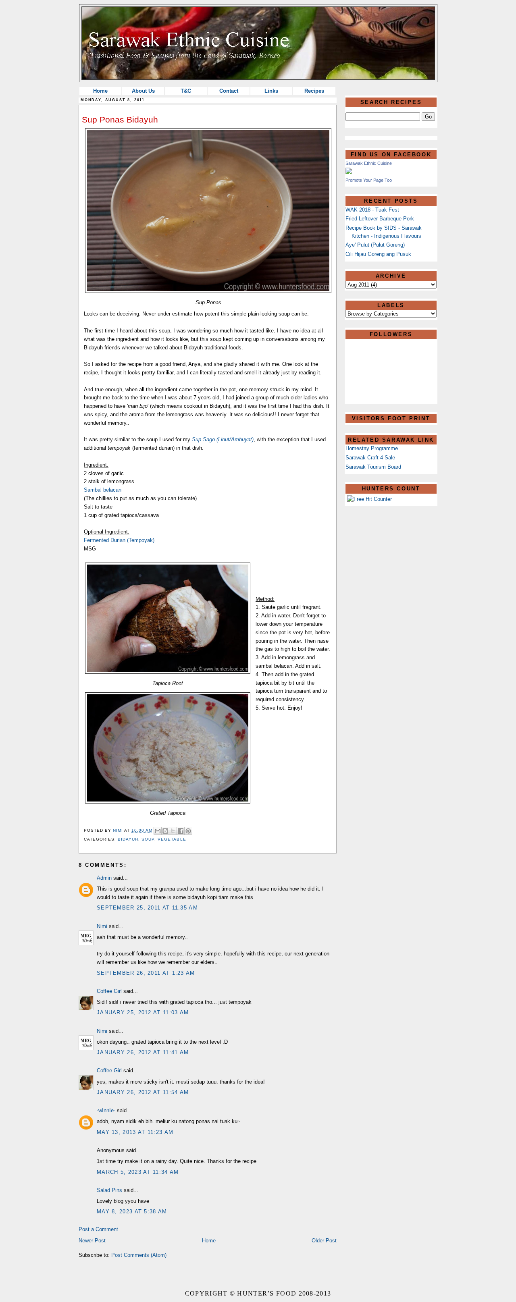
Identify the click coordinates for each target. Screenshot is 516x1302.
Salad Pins (109, 1190)
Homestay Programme (371, 448)
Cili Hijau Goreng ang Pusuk (378, 254)
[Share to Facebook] (181, 831)
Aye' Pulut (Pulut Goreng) (375, 245)
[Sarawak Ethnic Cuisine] (348, 172)
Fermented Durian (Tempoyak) (119, 540)
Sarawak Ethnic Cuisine (368, 163)
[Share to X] (173, 831)
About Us (143, 91)
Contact (228, 91)
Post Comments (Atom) (138, 1255)
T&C (186, 91)
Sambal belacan (102, 490)
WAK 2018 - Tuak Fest (372, 210)
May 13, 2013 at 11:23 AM (135, 1132)
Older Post (324, 1241)
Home (100, 91)
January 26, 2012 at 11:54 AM (143, 1092)
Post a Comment (98, 1229)
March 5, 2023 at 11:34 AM (138, 1172)
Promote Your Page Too (368, 180)
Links (271, 91)
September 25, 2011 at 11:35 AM (147, 908)
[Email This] (158, 831)
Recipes (314, 91)
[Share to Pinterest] (188, 831)
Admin (104, 878)
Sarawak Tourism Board (373, 467)
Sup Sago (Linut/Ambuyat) (223, 439)
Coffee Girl (109, 991)
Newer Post (92, 1241)
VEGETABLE (172, 839)
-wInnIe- (106, 1110)
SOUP (147, 839)
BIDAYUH (128, 839)
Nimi (102, 926)
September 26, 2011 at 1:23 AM (146, 973)
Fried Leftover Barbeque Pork (379, 219)
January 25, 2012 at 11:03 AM (143, 1012)
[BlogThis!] (165, 831)
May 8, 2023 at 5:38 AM (132, 1212)
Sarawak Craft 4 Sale (370, 458)
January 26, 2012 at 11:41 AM (143, 1052)
